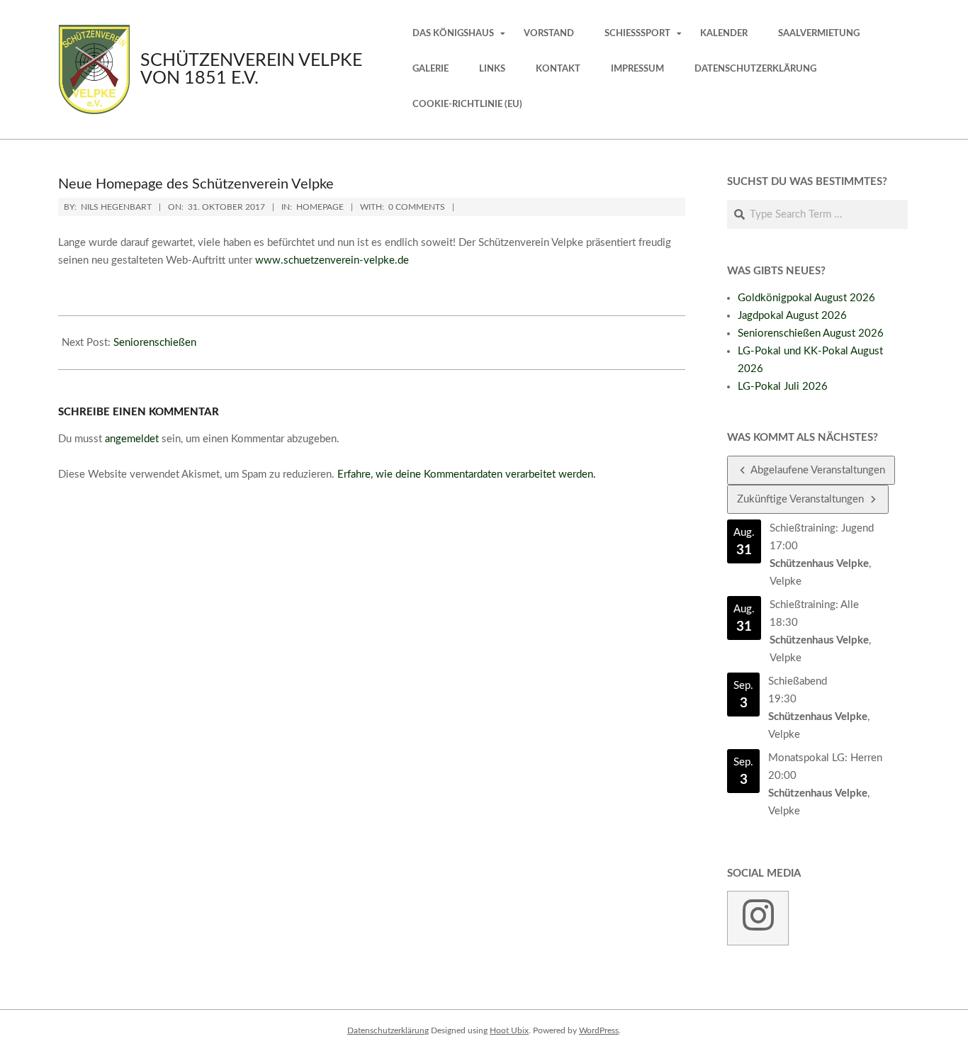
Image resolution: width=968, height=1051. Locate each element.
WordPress (599, 1030)
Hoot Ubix (509, 1030)
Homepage (320, 207)
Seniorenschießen (154, 342)
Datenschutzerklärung (388, 1030)
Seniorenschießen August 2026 (811, 333)
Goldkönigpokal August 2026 (806, 298)
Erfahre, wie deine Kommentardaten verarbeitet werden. (466, 474)
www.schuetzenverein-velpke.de (332, 260)
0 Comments (416, 207)
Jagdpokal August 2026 (792, 315)
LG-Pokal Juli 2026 (783, 386)
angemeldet (132, 439)
